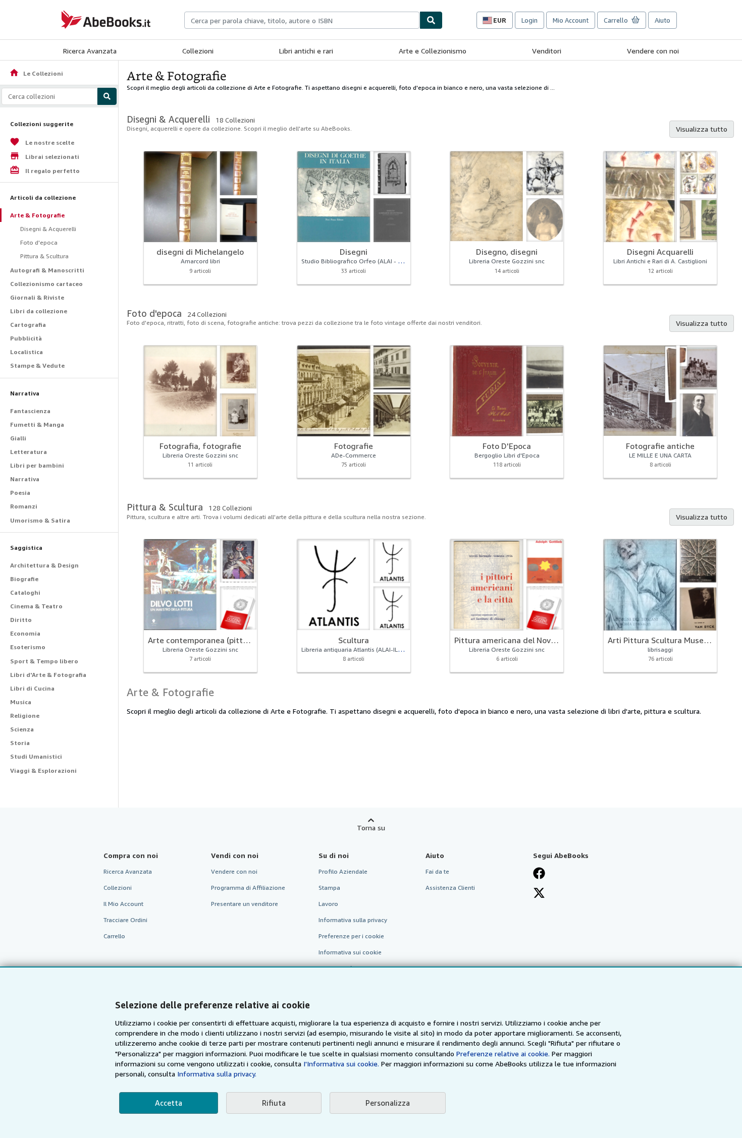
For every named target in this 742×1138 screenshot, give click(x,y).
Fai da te (437, 871)
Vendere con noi (653, 50)
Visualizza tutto (701, 129)
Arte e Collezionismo (432, 50)
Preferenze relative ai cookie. (503, 1053)
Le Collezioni (36, 73)
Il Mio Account (123, 903)
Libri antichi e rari (306, 50)
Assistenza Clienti (450, 887)
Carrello (114, 936)
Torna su (371, 827)
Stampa (329, 887)
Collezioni (198, 50)
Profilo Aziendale (343, 871)
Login (529, 20)
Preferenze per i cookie (351, 936)
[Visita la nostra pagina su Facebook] (539, 873)
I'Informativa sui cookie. (341, 1063)
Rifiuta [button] (274, 1102)
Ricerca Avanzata (90, 50)
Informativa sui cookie (350, 952)
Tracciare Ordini (125, 920)
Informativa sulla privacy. (216, 1073)
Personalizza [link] (387, 1102)
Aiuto (662, 20)
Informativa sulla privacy (353, 920)
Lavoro (328, 903)
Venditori (546, 50)
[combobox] (301, 20)
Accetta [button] (168, 1102)
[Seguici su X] (539, 892)
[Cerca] (431, 20)
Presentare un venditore (244, 903)
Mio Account (571, 20)
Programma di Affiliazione (248, 887)
